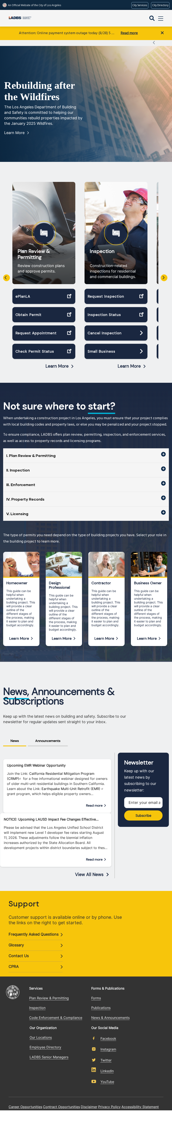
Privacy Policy (109, 1107)
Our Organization (43, 1028)
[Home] (20, 18)
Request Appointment (36, 333)
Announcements (47, 741)
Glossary (16, 945)
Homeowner (16, 583)
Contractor (101, 583)
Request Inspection (106, 296)
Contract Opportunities (61, 1107)
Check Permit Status (35, 351)
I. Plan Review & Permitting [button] (31, 455)
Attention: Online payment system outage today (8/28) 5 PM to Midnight (67, 33)
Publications (101, 1008)
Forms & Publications (107, 988)
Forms (96, 998)
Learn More (14, 132)
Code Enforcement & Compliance (55, 1018)
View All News (89, 874)
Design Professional (59, 585)
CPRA (14, 966)
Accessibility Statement (140, 1107)
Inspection (102, 251)
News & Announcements (110, 1018)
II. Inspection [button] (18, 470)
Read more (129, 33)
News (14, 741)
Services (36, 988)
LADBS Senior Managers (49, 1057)
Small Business (101, 351)
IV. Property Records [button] (25, 499)
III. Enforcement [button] (20, 484)
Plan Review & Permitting (34, 254)
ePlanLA (23, 296)
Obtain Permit (29, 314)
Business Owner (148, 583)
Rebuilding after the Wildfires (39, 91)
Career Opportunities (25, 1107)
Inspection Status (104, 314)
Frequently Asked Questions (34, 934)
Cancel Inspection (105, 333)
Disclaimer (89, 1107)
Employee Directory (45, 1047)
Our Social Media (104, 1028)
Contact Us (19, 956)
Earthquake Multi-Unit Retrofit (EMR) (71, 789)
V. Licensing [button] (17, 513)
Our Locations (41, 1037)
